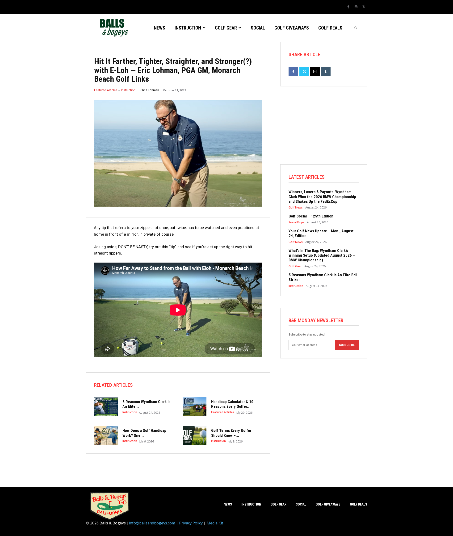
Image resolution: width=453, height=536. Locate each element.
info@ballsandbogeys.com (152, 523)
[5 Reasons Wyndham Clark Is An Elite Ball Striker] (106, 406)
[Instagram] (356, 7)
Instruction (128, 90)
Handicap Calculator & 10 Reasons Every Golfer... (232, 404)
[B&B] (113, 28)
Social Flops (296, 222)
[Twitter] (364, 7)
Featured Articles (105, 90)
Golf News (296, 207)
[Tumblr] (326, 71)
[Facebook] (348, 7)
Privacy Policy (191, 523)
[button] (356, 28)
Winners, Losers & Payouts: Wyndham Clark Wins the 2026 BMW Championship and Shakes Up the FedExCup (322, 196)
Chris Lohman (149, 90)
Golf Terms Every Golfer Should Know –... (231, 433)
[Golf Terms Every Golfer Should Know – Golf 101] (194, 435)
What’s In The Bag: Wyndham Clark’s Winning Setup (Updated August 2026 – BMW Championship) (322, 255)
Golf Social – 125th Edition (311, 216)
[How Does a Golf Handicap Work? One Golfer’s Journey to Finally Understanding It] (106, 435)
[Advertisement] (323, 131)
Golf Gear (295, 266)
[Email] (315, 71)
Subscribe (347, 345)
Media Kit (215, 523)
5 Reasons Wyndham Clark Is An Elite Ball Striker (323, 277)
